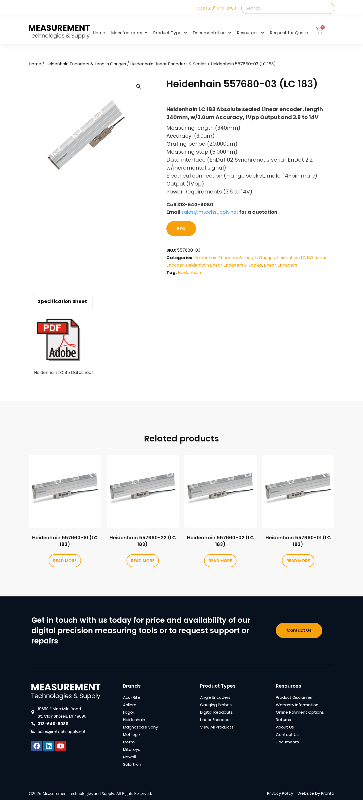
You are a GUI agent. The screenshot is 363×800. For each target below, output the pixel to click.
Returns (283, 719)
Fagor (128, 712)
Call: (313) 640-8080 (216, 8)
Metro (129, 742)
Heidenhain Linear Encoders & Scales (168, 64)
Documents (287, 742)
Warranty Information (297, 705)
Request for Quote (289, 33)
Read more (65, 560)
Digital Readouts (216, 712)
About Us (285, 727)
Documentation (209, 33)
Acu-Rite (131, 697)
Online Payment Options (300, 712)
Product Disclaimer (294, 697)
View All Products (217, 727)
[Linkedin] (48, 746)
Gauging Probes (216, 705)
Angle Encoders (215, 697)
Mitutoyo (132, 749)
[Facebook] (36, 746)
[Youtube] (60, 746)
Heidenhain (189, 273)
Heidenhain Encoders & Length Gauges (85, 64)
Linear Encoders (280, 265)
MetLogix (131, 734)
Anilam (129, 705)
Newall (129, 757)
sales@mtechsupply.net (209, 212)
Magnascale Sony (140, 727)
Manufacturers (126, 33)
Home (99, 33)
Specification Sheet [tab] (62, 301)
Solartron (132, 764)
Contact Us (287, 734)
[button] (138, 86)
